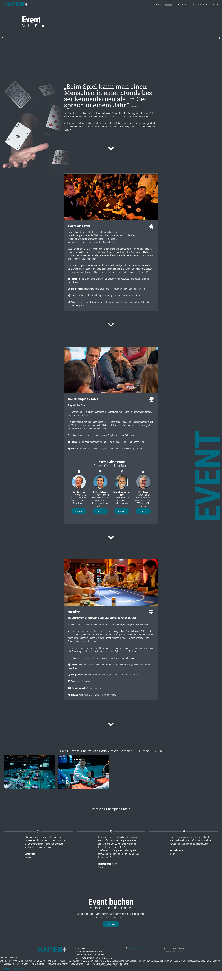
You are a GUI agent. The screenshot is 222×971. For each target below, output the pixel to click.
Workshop (181, 4)
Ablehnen (17, 969)
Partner (202, 4)
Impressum (170, 952)
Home (147, 4)
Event (168, 4)
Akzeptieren (6, 969)
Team (192, 4)
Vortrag (158, 4)
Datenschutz (179, 952)
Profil (78, 511)
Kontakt (214, 4)
